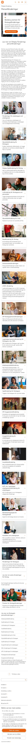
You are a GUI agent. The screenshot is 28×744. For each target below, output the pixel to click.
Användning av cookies (6, 691)
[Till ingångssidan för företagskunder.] (2, 2)
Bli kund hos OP (4, 703)
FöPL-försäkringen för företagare (9, 648)
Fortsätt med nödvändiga (14, 738)
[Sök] (15, 2)
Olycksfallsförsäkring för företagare (9, 638)
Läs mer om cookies (5, 741)
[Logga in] (22, 2)
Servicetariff (3, 694)
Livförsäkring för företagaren (8, 625)
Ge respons (3, 687)
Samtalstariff (4, 697)
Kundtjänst (3, 684)
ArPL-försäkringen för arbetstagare (9, 651)
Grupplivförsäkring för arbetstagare (9, 645)
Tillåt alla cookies (14, 730)
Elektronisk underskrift (6, 700)
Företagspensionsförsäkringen (8, 654)
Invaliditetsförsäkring (6, 628)
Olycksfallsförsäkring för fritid (8, 635)
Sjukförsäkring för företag (7, 622)
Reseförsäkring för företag (7, 632)
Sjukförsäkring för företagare (8, 641)
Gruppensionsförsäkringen (7, 658)
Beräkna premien (11, 31)
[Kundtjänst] (18, 2)
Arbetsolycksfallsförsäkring (7, 619)
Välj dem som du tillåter (14, 734)
